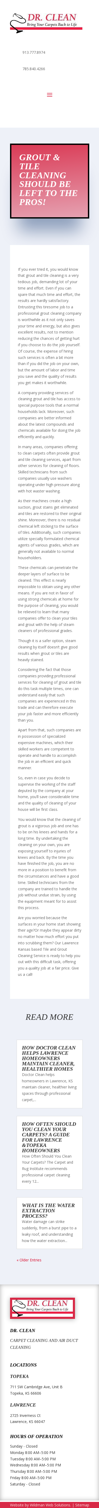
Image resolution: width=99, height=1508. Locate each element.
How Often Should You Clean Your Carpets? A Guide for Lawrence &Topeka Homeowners (49, 1137)
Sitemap (82, 1504)
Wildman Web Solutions (50, 1504)
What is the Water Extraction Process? (48, 1210)
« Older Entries (29, 1259)
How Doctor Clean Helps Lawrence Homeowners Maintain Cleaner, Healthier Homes (49, 1058)
